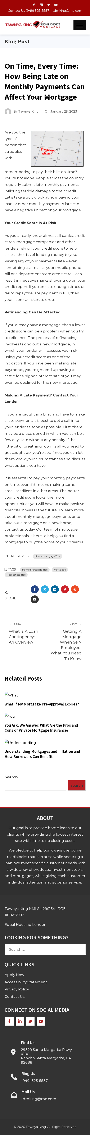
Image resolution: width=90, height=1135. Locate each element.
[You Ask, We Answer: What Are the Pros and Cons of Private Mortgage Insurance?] (10, 716)
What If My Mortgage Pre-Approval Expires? (42, 704)
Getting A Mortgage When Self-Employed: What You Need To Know (66, 642)
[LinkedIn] (20, 1021)
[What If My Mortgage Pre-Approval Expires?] (11, 695)
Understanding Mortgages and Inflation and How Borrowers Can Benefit (42, 754)
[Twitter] (30, 1021)
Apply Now (14, 975)
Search (11, 777)
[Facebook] (9, 1021)
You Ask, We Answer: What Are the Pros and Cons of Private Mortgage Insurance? (41, 728)
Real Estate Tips (16, 574)
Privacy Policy (17, 989)
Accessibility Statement (26, 982)
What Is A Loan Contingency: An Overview (23, 634)
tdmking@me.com (67, 11)
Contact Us (15, 996)
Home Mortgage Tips (47, 556)
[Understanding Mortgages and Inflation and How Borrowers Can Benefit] (20, 742)
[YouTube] (41, 1021)
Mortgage (60, 569)
